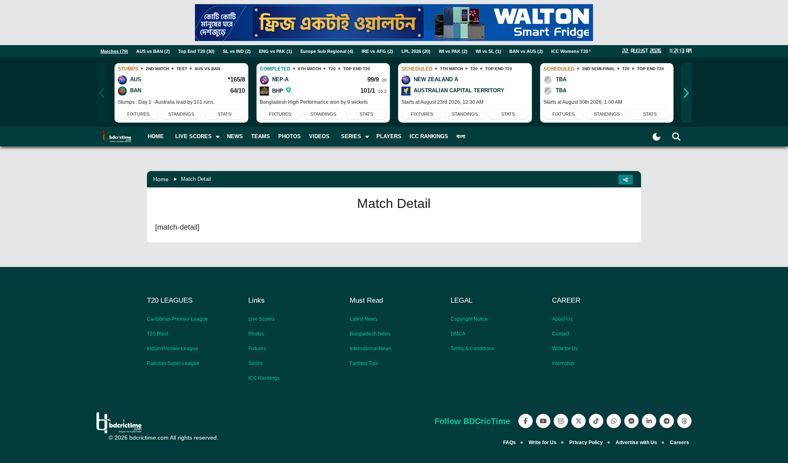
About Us (562, 319)
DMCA (458, 334)
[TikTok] (596, 421)
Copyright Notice (469, 319)
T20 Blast (157, 334)
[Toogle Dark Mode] (656, 137)
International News (371, 348)
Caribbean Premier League (177, 319)
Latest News (363, 319)
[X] (578, 421)
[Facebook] (525, 421)
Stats (224, 114)
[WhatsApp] (614, 421)
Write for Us (565, 348)
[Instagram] (561, 421)
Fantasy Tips (364, 363)
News (235, 136)
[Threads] (684, 421)
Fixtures (138, 114)
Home (156, 136)
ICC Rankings (429, 136)
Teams (260, 136)
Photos (289, 136)
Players (388, 136)
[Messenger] (631, 421)
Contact (560, 334)
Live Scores (261, 319)
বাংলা (460, 136)
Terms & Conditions (472, 348)
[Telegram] (667, 421)
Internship (563, 363)
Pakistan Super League (173, 363)
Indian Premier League (172, 348)
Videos (319, 136)
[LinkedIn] (649, 421)
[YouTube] (543, 421)
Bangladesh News (370, 334)
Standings (181, 114)
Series (255, 363)
